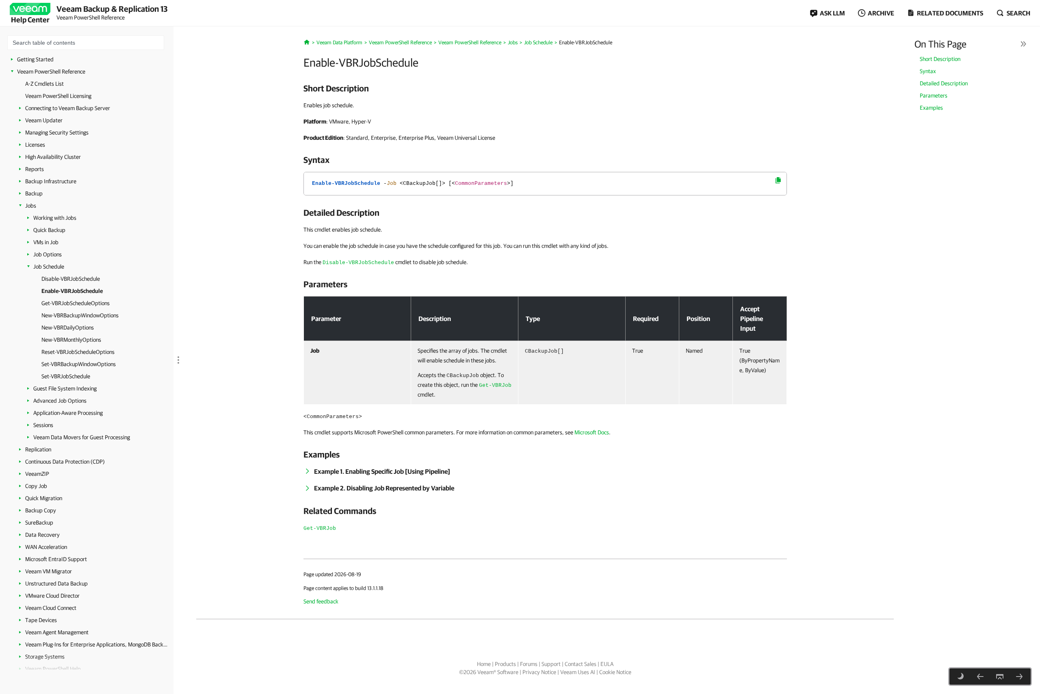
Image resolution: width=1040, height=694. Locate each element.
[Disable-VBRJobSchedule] (980, 676)
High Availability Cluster (53, 157)
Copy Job (36, 486)
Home (484, 664)
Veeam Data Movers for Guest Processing (81, 437)
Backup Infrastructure (50, 181)
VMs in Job (45, 242)
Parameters (933, 95)
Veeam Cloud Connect (50, 608)
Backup (34, 193)
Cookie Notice (615, 672)
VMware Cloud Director (52, 595)
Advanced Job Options (60, 400)
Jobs (30, 205)
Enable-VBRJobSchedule (72, 291)
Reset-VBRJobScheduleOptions (78, 352)
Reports (34, 169)
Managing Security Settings (57, 132)
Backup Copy (40, 510)
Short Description (940, 59)
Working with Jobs (54, 218)
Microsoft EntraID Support (56, 559)
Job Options (47, 254)
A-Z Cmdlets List (44, 83)
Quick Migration (43, 498)
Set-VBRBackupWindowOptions (78, 364)
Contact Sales (580, 664)
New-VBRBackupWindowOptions (80, 315)
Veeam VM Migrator (48, 571)
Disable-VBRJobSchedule (70, 278)
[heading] (545, 88)
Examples (931, 107)
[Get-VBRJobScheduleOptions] (1019, 676)
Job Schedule (48, 266)
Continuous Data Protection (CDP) (65, 461)
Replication (38, 449)
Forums (528, 664)
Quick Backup (49, 230)
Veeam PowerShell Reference (51, 71)
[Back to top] (1000, 676)
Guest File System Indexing (65, 388)
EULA (606, 664)
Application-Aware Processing (68, 413)
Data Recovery (42, 534)
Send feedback (320, 601)
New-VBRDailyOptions (67, 327)
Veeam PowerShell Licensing (58, 96)
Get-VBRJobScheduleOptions (75, 303)
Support (551, 664)
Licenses (35, 144)
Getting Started (35, 59)
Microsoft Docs (591, 432)
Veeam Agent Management (57, 632)
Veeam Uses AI (577, 672)
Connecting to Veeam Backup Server (67, 108)
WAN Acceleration (46, 547)
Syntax (928, 71)
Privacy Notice (539, 672)
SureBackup (39, 522)
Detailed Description (944, 83)
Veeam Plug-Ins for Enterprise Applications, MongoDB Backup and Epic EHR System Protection (96, 644)
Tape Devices (41, 620)
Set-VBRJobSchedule (65, 376)
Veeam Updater (44, 120)
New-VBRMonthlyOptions (71, 339)
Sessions (43, 425)
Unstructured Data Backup (56, 583)
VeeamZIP (37, 474)
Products (505, 664)
